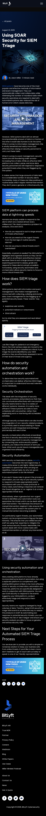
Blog (4, 754)
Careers (5, 745)
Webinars (6, 749)
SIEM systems (7, 86)
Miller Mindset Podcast (11, 768)
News (4, 785)
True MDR (6, 730)
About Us (6, 775)
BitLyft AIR (6, 725)
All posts (7, 21)
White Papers (8, 759)
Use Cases (6, 764)
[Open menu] (41, 3)
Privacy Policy (8, 740)
